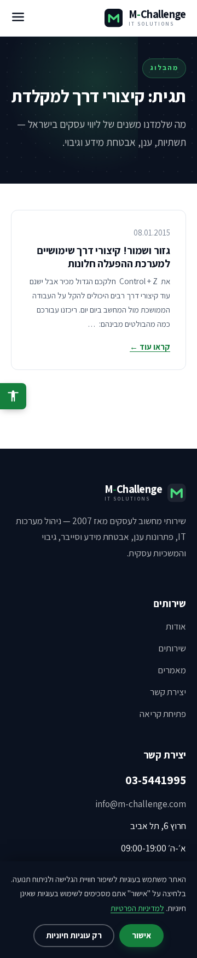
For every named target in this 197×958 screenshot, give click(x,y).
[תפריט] (18, 18)
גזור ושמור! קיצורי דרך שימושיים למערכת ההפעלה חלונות (103, 257)
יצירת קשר (168, 692)
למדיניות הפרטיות (137, 908)
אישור (141, 935)
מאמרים (172, 670)
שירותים (172, 648)
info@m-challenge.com (140, 804)
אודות (176, 626)
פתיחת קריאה (163, 714)
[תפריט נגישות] (13, 396)
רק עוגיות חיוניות (74, 935)
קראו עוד (150, 347)
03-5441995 (155, 779)
